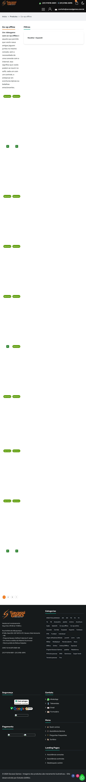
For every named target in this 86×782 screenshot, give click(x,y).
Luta (78, 638)
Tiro (60, 657)
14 (78, 618)
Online (55, 646)
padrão (66, 649)
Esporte (71, 630)
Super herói (77, 654)
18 (51, 622)
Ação (48, 626)
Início (4, 16)
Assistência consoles (55, 755)
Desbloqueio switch (55, 763)
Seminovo (67, 654)
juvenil (67, 638)
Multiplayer (56, 642)
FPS (47, 634)
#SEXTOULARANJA (53, 618)
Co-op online (74, 626)
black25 (54, 626)
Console (49, 630)
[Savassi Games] (9, 3)
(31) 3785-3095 (65, 3)
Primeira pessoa (51, 654)
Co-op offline (64, 626)
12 (75, 618)
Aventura (79, 622)
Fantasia (79, 630)
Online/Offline (64, 646)
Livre (72, 638)
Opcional (74, 646)
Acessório (57, 622)
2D (63, 618)
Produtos (13, 16)
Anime (71, 622)
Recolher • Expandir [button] (35, 38)
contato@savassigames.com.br (71, 9)
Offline (48, 646)
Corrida (56, 630)
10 (71, 618)
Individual (62, 634)
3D (67, 618)
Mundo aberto (67, 642)
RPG (60, 654)
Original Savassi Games (54, 649)
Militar (48, 642)
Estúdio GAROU (23, 778)
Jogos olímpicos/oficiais (54, 638)
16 (47, 622)
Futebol (53, 634)
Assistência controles (55, 759)
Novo (75, 642)
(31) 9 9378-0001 (49, 3)
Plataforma (75, 649)
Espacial (64, 630)
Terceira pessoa (51, 657)
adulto (65, 622)
